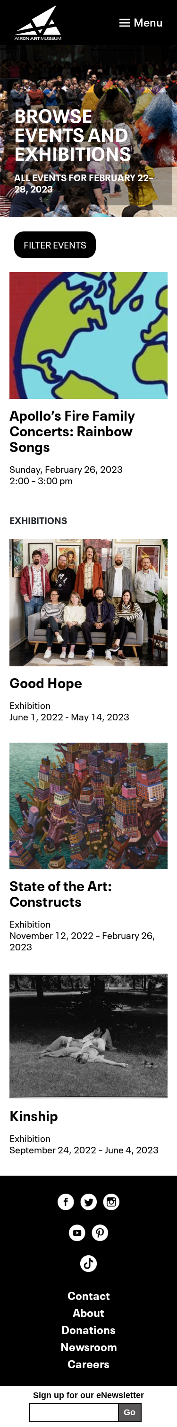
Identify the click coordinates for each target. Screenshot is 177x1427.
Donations (88, 1328)
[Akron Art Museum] (38, 22)
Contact (88, 1294)
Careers (88, 1362)
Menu (148, 21)
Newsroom (88, 1345)
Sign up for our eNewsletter (88, 1395)
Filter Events (55, 244)
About (88, 1311)
